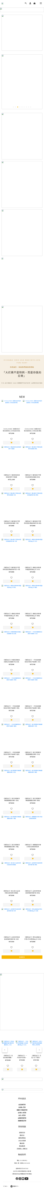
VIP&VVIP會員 (22, 1140)
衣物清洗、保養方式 (22, 1148)
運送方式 (22, 1135)
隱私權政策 (22, 1146)
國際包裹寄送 (22, 1138)
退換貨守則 (22, 1132)
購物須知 (22, 1143)
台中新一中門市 (22, 1112)
